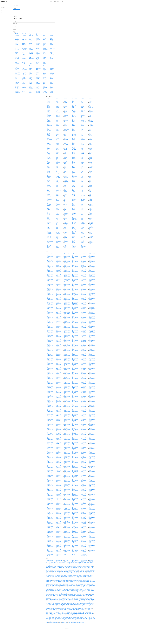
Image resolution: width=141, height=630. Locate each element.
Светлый (48, 172)
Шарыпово (82, 125)
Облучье (90, 163)
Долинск (82, 165)
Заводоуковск (3, 7)
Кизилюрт (65, 200)
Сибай (73, 144)
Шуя (64, 103)
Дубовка (57, 226)
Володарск (90, 210)
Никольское (57, 106)
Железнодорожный (83, 115)
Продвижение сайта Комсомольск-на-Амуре (67, 452)
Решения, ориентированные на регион (24, 51)
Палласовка (57, 133)
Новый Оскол (91, 107)
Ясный (48, 119)
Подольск (65, 157)
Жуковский (48, 191)
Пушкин (65, 228)
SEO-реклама (38, 53)
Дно (47, 114)
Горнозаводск (74, 238)
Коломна (73, 215)
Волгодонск (82, 227)
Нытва (57, 171)
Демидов (90, 216)
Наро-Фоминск (58, 161)
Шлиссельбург (74, 231)
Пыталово (57, 205)
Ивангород (65, 235)
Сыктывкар (90, 207)
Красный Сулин (58, 115)
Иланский (73, 153)
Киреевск (48, 134)
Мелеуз (48, 131)
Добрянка (90, 209)
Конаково (48, 110)
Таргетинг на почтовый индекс (51, 43)
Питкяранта (90, 214)
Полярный (73, 228)
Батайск (73, 162)
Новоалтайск (91, 170)
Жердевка (65, 246)
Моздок (73, 241)
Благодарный (66, 213)
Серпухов (57, 137)
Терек (73, 165)
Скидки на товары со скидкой (16, 47)
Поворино (48, 162)
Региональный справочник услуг (24, 61)
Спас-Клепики (49, 170)
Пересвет (82, 201)
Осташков (48, 153)
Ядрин (48, 190)
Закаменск (82, 182)
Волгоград (82, 119)
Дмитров (65, 193)
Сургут (82, 130)
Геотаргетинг (44, 53)
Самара (82, 209)
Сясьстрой (90, 152)
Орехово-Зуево (74, 229)
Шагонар (14, 26)
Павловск (90, 135)
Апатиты (57, 140)
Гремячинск (49, 204)
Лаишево (73, 226)
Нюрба (90, 126)
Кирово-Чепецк (66, 231)
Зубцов (65, 112)
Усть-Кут (82, 128)
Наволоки (90, 237)
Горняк (37, 34)
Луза (81, 147)
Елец (81, 238)
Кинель (90, 238)
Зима (90, 117)
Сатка (81, 154)
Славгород (65, 191)
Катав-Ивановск (58, 177)
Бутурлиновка (74, 149)
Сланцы (57, 119)
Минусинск (48, 219)
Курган (82, 244)
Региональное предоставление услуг (31, 50)
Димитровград (74, 156)
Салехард (90, 230)
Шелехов (48, 226)
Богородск (90, 224)
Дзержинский (74, 213)
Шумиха (73, 233)
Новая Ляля (74, 116)
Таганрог (65, 162)
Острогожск (90, 240)
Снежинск (82, 233)
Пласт (65, 195)
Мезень (48, 218)
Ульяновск (90, 184)
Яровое (73, 175)
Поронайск (65, 194)
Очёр (56, 145)
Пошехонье (74, 158)
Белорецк (73, 110)
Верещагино (82, 152)
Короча (82, 170)
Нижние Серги (83, 131)
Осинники (73, 247)
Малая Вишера (74, 240)
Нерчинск (57, 159)
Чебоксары (74, 202)
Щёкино (65, 240)
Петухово (82, 129)
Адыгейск (16, 33)
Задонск (57, 212)
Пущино (57, 186)
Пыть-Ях (48, 210)
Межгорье (73, 157)
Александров (57, 123)
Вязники (48, 157)
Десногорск (57, 221)
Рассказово (82, 142)
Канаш (82, 111)
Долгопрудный (58, 173)
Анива (48, 235)
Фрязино (48, 171)
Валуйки (57, 181)
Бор (89, 217)
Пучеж (73, 237)
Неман (48, 126)
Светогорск (74, 199)
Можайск (90, 212)
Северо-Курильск (91, 226)
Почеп (90, 165)
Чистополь (90, 158)
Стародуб (90, 215)
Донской (65, 167)
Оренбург (73, 214)
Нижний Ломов (58, 244)
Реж (81, 134)
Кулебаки (48, 207)
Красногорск (57, 134)
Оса (64, 147)
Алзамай (73, 179)
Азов (48, 165)
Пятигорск (82, 100)
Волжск (48, 195)
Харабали (65, 245)
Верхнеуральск (58, 116)
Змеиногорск (57, 209)
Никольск (73, 152)
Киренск (65, 173)
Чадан (2, 10)
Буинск (90, 172)
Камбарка (73, 115)
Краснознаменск (83, 203)
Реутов (73, 129)
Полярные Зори (49, 233)
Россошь (57, 158)
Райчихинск (90, 147)
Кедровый (57, 195)
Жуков (73, 185)
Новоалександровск (58, 241)
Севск (65, 156)
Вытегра (48, 187)
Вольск (65, 185)
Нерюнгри (90, 112)
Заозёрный (57, 232)
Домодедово (74, 173)
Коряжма (73, 114)
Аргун (90, 182)
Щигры (57, 121)
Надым (82, 163)
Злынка (57, 98)
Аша (73, 107)
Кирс (81, 101)
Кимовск (82, 124)
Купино (57, 242)
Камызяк (57, 163)
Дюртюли (82, 179)
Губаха (65, 168)
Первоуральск (74, 217)
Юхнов (73, 187)
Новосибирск (82, 241)
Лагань (57, 101)
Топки (56, 172)
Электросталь (58, 233)
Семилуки (82, 222)
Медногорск (82, 120)
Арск (64, 172)
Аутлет (16, 48)
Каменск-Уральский (50, 137)
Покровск (48, 193)
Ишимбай (82, 214)
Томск (90, 180)
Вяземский (90, 100)
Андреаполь (65, 98)
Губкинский (90, 175)
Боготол (57, 223)
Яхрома (57, 184)
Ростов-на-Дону (66, 182)
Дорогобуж (65, 224)
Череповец (48, 142)
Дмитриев (82, 103)
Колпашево (48, 214)
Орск (81, 202)
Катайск (73, 143)
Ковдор (90, 161)
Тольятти (82, 232)
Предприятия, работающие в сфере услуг (24, 43)
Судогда (65, 190)
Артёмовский (74, 218)
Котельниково (66, 114)
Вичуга (73, 123)
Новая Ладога (74, 222)
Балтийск (90, 124)
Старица (57, 131)
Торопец (65, 217)
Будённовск (74, 135)
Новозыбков (82, 140)
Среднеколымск (66, 201)
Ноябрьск (82, 161)
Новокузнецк (74, 189)
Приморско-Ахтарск (58, 190)
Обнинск (48, 175)
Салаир (65, 151)
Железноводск (74, 246)
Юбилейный (82, 245)
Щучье (65, 134)
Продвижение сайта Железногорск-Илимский (58, 302)
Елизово (90, 235)
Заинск (65, 101)
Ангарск (48, 221)
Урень (48, 123)
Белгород (65, 109)
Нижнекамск (57, 187)
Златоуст (73, 145)
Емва (56, 191)
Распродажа (16, 38)
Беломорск (57, 130)
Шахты (90, 190)
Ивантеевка (57, 210)
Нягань (65, 209)
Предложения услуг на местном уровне (24, 38)
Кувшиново (90, 229)
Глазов (65, 123)
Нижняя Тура (57, 107)
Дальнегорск (82, 114)
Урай (64, 219)
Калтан (65, 227)
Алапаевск (57, 109)
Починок (90, 219)
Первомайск (49, 158)
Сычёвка (65, 230)
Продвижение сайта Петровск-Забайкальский (58, 400)
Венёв (82, 145)
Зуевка (65, 210)
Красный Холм (49, 144)
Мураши (57, 189)
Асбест (82, 112)
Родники (73, 125)
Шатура (73, 186)
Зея (47, 238)
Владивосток (57, 138)
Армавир (57, 126)
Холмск (90, 181)
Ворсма (90, 232)
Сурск (48, 240)
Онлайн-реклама (31, 58)
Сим (64, 121)
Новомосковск (49, 215)
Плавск (57, 185)
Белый (82, 171)
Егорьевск (82, 153)
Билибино (73, 205)
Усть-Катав (48, 140)
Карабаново (65, 214)
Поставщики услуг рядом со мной (24, 63)
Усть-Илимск (91, 231)
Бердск (65, 158)
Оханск (65, 166)
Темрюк (82, 229)
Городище (57, 102)
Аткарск (90, 191)
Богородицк (49, 186)
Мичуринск (90, 154)
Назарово (82, 190)
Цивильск (57, 236)
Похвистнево (66, 212)
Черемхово (48, 156)
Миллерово (90, 105)
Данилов (82, 166)
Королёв (57, 208)
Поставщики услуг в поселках (30, 38)
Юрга (56, 114)
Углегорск (73, 112)
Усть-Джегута (66, 144)
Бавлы (90, 106)
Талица (48, 200)
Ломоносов (57, 194)
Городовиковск (49, 199)
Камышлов (82, 187)
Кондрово (57, 246)
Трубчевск (48, 105)
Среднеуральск (66, 181)
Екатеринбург (66, 105)
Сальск (57, 151)
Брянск (65, 196)
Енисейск (57, 166)
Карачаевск (74, 244)
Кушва (73, 101)
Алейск (23, 34)
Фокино (90, 128)
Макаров (90, 218)
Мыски (82, 186)
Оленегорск (49, 232)
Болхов (65, 165)
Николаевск (90, 162)
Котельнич (57, 215)
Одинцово (82, 200)
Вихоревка (57, 229)
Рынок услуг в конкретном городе (31, 36)
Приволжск (82, 224)
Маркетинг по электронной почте (38, 48)
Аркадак (48, 116)
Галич (56, 111)
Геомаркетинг (38, 91)
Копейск (90, 198)
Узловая (48, 243)
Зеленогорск (74, 172)
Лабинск (90, 119)
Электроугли (74, 170)
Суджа (65, 186)
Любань (73, 224)
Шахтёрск (48, 189)
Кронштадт (82, 242)
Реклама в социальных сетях (30, 61)
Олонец (48, 124)
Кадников (65, 149)
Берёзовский (74, 103)
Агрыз (82, 123)
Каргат (73, 227)
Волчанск (65, 237)
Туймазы (48, 244)
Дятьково (48, 148)
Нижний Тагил (74, 147)
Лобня (65, 175)
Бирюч (73, 190)
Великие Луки (58, 193)
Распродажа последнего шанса (16, 61)
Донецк (48, 182)
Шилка (82, 243)
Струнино (82, 218)
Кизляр (48, 201)
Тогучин (57, 231)
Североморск (66, 184)
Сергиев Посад (83, 236)
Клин (64, 133)
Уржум (73, 124)
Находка (82, 176)
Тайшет (48, 166)
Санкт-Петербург (91, 221)
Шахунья (82, 102)
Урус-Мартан (49, 130)
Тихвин (57, 222)
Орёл (56, 103)
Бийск (36, 33)
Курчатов (90, 144)
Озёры (82, 215)
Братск (82, 149)
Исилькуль (82, 216)
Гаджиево (48, 128)
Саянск (73, 177)
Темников (57, 110)
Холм (81, 143)
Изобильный (82, 159)
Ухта (56, 147)
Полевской (90, 148)
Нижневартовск (58, 204)
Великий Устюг (49, 133)
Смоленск (90, 186)
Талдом (73, 230)
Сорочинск (57, 214)
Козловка (73, 159)
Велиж (82, 231)
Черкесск (57, 179)
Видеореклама (38, 43)
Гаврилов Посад (83, 110)
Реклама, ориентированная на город (52, 48)
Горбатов (57, 142)
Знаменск (48, 101)
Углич (90, 130)
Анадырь (73, 242)
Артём (48, 217)
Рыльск (65, 107)
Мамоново (57, 240)
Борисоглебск (58, 162)
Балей (48, 247)
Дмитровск (90, 114)
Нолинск (90, 110)
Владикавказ (91, 125)
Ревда (73, 106)
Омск (90, 145)
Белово (65, 222)
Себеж (90, 129)
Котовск (82, 184)
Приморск (65, 128)
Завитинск (90, 171)
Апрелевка (73, 130)
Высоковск (90, 149)
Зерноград (65, 111)
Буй (81, 167)
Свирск (48, 227)
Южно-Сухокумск (66, 137)
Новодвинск (65, 179)
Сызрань (48, 107)
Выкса (82, 148)
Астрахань (65, 117)
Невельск (65, 198)
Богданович (82, 105)
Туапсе (57, 153)
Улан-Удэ (73, 207)
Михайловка (65, 125)
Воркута (73, 200)
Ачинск (65, 207)
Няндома (48, 98)
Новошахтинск (74, 126)
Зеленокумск (91, 227)
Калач (90, 143)
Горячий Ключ (91, 142)
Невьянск (90, 151)
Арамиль (90, 200)
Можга (57, 228)
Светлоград (49, 237)
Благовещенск (74, 142)
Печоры (90, 133)
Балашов (65, 131)
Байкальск (65, 187)
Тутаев (90, 159)
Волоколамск (66, 223)
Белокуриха (30, 34)
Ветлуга (90, 115)
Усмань (48, 163)
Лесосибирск (66, 154)
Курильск (73, 140)
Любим (57, 154)
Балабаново (90, 101)
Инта (73, 203)
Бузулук (48, 213)
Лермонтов (48, 143)
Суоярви (82, 185)
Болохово (82, 204)
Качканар (73, 167)
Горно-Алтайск (24, 33)
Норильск (90, 120)
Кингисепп (48, 154)
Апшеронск (82, 98)
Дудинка (57, 213)
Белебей (82, 133)
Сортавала (73, 180)
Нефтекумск (90, 193)
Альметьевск (91, 98)
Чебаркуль (57, 125)
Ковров (90, 176)
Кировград (73, 119)
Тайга (90, 153)
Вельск (90, 102)
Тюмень (57, 100)
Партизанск (74, 134)
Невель (90, 189)
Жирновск (65, 243)
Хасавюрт (90, 173)
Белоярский (49, 222)
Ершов (82, 177)
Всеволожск (74, 151)
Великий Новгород (75, 235)
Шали (56, 135)
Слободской (49, 168)
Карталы (90, 194)
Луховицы (48, 208)
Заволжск (48, 229)
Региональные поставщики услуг (24, 36)
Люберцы (65, 110)
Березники (73, 117)
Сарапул (82, 205)
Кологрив (90, 139)
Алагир (73, 204)
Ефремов (82, 168)
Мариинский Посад (50, 103)
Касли (81, 151)
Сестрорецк (90, 199)
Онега (82, 116)
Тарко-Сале (65, 102)
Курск (65, 215)
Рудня (48, 161)
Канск (48, 231)
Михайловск (65, 218)
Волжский (90, 213)
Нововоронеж (83, 196)
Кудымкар (82, 221)
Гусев (48, 181)
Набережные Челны (83, 126)
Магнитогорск (66, 130)
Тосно (56, 216)
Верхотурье (65, 180)
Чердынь (73, 195)
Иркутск (90, 228)
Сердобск (82, 207)
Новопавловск (66, 115)
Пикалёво (82, 181)
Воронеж (48, 224)
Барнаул (30, 33)
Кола (89, 103)
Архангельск (57, 105)
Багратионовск (91, 236)
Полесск (57, 129)
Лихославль (57, 168)
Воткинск (57, 201)
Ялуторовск (57, 144)
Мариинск (48, 167)
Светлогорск (49, 196)
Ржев (90, 177)
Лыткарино (57, 200)
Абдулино (90, 203)
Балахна (90, 138)
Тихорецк (57, 243)
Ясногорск (48, 135)
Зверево (90, 195)
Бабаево (48, 203)
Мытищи (82, 237)
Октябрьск (57, 202)
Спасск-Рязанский (66, 161)
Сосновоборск (49, 115)
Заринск (82, 117)
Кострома (57, 139)
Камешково (65, 238)
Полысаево (74, 161)
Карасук (48, 216)
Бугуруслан (90, 243)
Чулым (82, 180)
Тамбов (65, 216)
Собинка (73, 198)
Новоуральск (57, 235)
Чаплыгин (65, 232)
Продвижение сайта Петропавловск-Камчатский (75, 507)
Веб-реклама (44, 38)
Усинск (73, 171)
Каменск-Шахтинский (50, 241)
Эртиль (73, 212)
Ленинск (73, 236)
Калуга (73, 216)
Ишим (14, 20)
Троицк (73, 109)
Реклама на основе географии (44, 62)
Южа (81, 109)
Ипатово (57, 117)
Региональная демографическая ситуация (52, 57)
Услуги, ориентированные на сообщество (24, 48)
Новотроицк (65, 204)
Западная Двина (49, 245)
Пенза (48, 242)
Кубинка (57, 170)
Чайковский (74, 105)
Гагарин (73, 210)
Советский (65, 145)
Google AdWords (31, 63)
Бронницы (48, 209)
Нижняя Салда (58, 112)
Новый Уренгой (74, 176)
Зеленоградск (74, 111)
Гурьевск (48, 228)
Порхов (57, 157)
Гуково (90, 123)
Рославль (90, 202)
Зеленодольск (49, 109)
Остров (73, 232)
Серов (65, 171)
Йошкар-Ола (49, 236)
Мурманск (82, 106)
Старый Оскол (91, 179)
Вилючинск (74, 181)
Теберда (73, 148)
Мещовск (73, 209)
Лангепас (57, 198)
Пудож (65, 236)
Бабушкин (73, 193)
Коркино (57, 224)
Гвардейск (48, 102)
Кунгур (73, 154)
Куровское (73, 201)
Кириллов (82, 219)
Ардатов (48, 230)
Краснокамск (91, 156)
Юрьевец (57, 124)
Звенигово (73, 221)
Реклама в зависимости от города (45, 55)
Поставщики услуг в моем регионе (31, 47)
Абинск (65, 153)
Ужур (64, 199)
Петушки (57, 219)
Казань (65, 242)
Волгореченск (91, 166)
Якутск (82, 191)
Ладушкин (57, 128)
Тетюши (82, 158)
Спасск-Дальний (66, 129)
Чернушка (82, 144)
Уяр (64, 205)
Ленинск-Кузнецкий (83, 121)
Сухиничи (82, 157)
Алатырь (73, 163)
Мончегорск (90, 205)
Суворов (73, 139)
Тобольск (82, 107)
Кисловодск (57, 247)
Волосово (82, 194)
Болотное (73, 208)
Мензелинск (82, 162)
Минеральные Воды (83, 173)
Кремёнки (57, 245)
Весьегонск (49, 205)
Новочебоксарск (74, 98)
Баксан (48, 159)
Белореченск (91, 111)
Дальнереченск (91, 242)
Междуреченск (74, 128)
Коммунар (73, 120)
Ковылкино (73, 243)
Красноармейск (49, 139)
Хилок (56, 156)
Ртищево (57, 196)
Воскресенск (66, 139)
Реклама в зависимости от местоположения (52, 36)
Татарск (48, 180)
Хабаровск (65, 176)
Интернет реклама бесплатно (37, 61)
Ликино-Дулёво (74, 219)
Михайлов (48, 152)
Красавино (82, 193)
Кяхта (56, 199)
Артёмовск (90, 208)
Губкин (48, 212)
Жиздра (65, 135)
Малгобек (48, 106)
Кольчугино (65, 170)
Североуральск (83, 212)
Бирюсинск (65, 119)
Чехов (81, 213)
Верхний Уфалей (91, 201)
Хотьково (90, 233)
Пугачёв (48, 194)
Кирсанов (90, 185)
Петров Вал (57, 176)
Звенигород (57, 182)
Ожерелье (90, 109)
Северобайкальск (83, 226)
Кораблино (73, 196)
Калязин (65, 143)
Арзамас (90, 204)
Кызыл (48, 129)
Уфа (81, 210)
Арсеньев (65, 203)
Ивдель (48, 149)
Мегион (65, 116)
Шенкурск (48, 120)
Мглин (65, 189)
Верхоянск (57, 152)
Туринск (65, 226)
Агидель (90, 168)
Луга (64, 208)
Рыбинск (65, 140)
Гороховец (48, 177)
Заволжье (82, 235)
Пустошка (57, 237)
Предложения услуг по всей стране (31, 41)
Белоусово (82, 189)
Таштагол (65, 100)
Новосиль (65, 126)
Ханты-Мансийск (91, 131)
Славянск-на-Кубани (67, 202)
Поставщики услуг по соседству (23, 53)
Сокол (65, 221)
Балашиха (73, 138)
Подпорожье (82, 156)
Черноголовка (91, 222)
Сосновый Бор (49, 151)
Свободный (49, 121)
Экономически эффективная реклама (45, 43)
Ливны (65, 124)
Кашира (57, 165)
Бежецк (57, 238)
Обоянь (82, 137)
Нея (64, 229)
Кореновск (90, 157)
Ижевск (82, 172)
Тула (81, 230)
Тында (65, 163)
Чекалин (48, 117)
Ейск (48, 145)
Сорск (48, 100)
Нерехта (82, 175)
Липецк (73, 131)
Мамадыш (57, 143)
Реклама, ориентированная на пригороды (52, 51)
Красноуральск (66, 120)
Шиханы (90, 137)
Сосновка (73, 184)
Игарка (73, 100)
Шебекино (65, 244)
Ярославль (48, 112)
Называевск (49, 176)
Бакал (65, 159)
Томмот (48, 138)
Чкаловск (73, 191)
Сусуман (65, 142)
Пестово (73, 223)
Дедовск (90, 241)
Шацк (73, 102)
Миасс (65, 247)
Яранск (90, 134)
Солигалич (82, 135)
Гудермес (57, 148)
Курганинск (90, 196)
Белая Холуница (83, 195)
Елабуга (65, 138)
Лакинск (57, 120)
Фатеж (48, 223)
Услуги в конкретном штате (30, 43)
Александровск (66, 241)
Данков (57, 180)
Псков (65, 152)
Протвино (90, 167)
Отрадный (82, 240)
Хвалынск (73, 121)
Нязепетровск (83, 217)
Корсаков (48, 185)
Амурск (48, 198)
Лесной (57, 207)
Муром (73, 166)
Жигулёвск (57, 149)
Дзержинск (74, 245)
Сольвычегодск (91, 223)
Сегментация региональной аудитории (52, 59)
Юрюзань (57, 167)
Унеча (90, 116)
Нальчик (48, 147)
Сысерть (73, 194)
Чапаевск (48, 246)
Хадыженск (65, 148)
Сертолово (90, 140)
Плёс (48, 111)
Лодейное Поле (49, 125)
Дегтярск (65, 106)
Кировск (90, 187)
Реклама (37, 63)
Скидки (16, 37)
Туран (2, 12)
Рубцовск (73, 137)
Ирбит (65, 233)
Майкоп (16, 34)
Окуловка (57, 227)
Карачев (82, 228)
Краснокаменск (83, 223)
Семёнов (82, 208)
